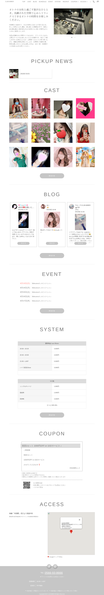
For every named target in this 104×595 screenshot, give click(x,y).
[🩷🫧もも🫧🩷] (40, 157)
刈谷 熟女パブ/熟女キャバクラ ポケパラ (37, 591)
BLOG (35, 1)
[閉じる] (79, 519)
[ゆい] (63, 157)
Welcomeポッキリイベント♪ (41, 283)
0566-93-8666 (54, 572)
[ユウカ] (85, 133)
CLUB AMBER (9, 1)
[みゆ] (85, 108)
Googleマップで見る (55, 557)
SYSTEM (58, 1)
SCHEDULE (42, 1)
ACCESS (83, 1)
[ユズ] (63, 133)
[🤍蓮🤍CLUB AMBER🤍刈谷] (18, 108)
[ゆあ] (85, 157)
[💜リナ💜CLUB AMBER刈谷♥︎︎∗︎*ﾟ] (40, 108)
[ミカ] (18, 157)
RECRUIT (66, 1)
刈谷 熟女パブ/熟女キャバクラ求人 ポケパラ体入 (64, 591)
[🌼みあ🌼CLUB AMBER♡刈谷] (40, 133)
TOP (23, 1)
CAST (29, 1)
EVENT (50, 1)
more (52, 176)
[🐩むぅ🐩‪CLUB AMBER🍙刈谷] (18, 133)
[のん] (63, 108)
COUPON (74, 1)
